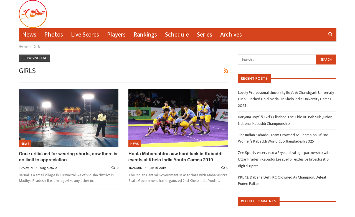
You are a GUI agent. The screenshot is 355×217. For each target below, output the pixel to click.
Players (116, 35)
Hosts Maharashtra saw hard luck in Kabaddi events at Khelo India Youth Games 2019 (175, 156)
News (29, 35)
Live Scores (85, 35)
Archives (231, 35)
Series (204, 35)
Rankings (145, 35)
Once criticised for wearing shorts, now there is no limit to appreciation (68, 156)
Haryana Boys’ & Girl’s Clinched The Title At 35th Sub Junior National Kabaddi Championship (285, 120)
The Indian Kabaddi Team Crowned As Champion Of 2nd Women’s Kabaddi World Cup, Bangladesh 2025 (283, 138)
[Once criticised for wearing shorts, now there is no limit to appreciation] (69, 118)
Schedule (177, 35)
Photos (53, 35)
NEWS (25, 143)
